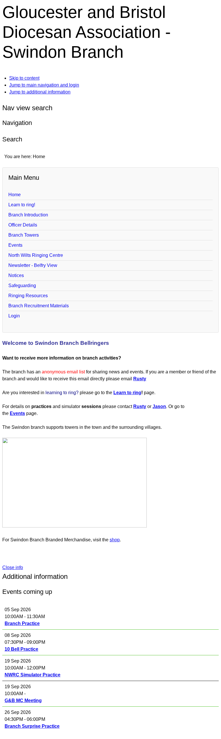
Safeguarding (22, 285)
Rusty (139, 378)
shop (115, 539)
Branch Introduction (28, 214)
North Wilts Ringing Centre (35, 255)
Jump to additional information (40, 91)
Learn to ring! (21, 204)
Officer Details (22, 224)
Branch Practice (22, 623)
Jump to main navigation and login (44, 85)
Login (14, 315)
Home (14, 194)
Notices (16, 275)
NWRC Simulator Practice (32, 674)
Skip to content (24, 78)
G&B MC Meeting (23, 700)
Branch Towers (23, 235)
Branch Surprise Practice (32, 726)
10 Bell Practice (21, 649)
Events (15, 245)
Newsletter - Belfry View (32, 265)
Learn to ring (127, 392)
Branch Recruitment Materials (38, 305)
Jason (159, 406)
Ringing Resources (28, 295)
